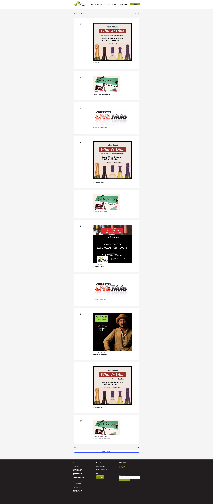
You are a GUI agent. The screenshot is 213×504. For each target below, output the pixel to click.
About (92, 4)
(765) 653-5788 (103, 469)
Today (106, 447)
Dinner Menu (122, 466)
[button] (135, 4)
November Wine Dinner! (98, 266)
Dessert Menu (122, 469)
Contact (126, 4)
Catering (107, 4)
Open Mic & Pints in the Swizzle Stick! (101, 94)
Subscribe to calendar (106, 451)
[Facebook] (98, 477)
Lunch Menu (122, 465)
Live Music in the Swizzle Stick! (100, 354)
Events (101, 4)
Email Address (122, 475)
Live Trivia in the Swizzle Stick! (99, 129)
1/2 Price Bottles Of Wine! (98, 64)
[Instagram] (102, 477)
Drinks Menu (122, 467)
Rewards (121, 4)
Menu (96, 4)
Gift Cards (114, 4)
